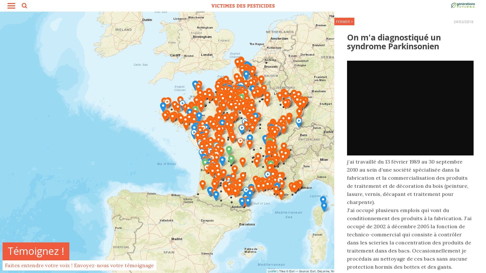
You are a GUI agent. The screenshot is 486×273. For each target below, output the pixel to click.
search (24, 6)
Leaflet (272, 271)
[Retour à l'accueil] (243, 6)
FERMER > (344, 21)
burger (11, 6)
